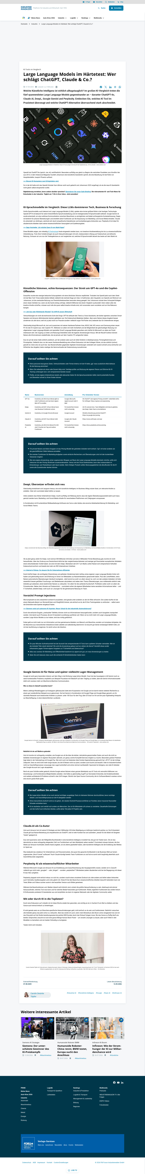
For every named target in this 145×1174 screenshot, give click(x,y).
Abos (65, 1145)
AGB (34, 1162)
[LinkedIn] (110, 87)
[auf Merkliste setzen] (56, 87)
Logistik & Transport (80, 1095)
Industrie (34, 24)
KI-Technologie (53, 231)
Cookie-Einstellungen (61, 1162)
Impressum (41, 1162)
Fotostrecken (104, 1105)
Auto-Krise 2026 (26, 1094)
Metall (23, 1112)
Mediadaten (79, 1145)
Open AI (107, 993)
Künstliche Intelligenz (86, 993)
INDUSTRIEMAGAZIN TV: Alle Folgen (110, 1096)
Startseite (24, 24)
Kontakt (49, 1162)
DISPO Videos (104, 1101)
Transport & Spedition (54, 1091)
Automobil (24, 1101)
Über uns (41, 1145)
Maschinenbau (45, 1055)
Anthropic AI (117, 993)
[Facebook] (114, 1082)
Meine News (25, 1091)
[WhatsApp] (120, 87)
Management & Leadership (82, 1099)
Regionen (76, 1106)
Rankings (76, 1088)
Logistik (50, 1088)
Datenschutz (26, 1162)
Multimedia (104, 1088)
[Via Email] (115, 87)
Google (99, 993)
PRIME (23, 1088)
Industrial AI (71, 993)
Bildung (76, 1103)
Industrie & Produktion (81, 1091)
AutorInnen (49, 1145)
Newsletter (58, 1145)
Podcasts (103, 1091)
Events (71, 1145)
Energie (23, 1116)
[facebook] (101, 87)
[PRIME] (23, 18)
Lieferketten (51, 1095)
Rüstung (24, 1120)
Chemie (23, 1108)
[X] (105, 87)
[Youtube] (118, 1082)
